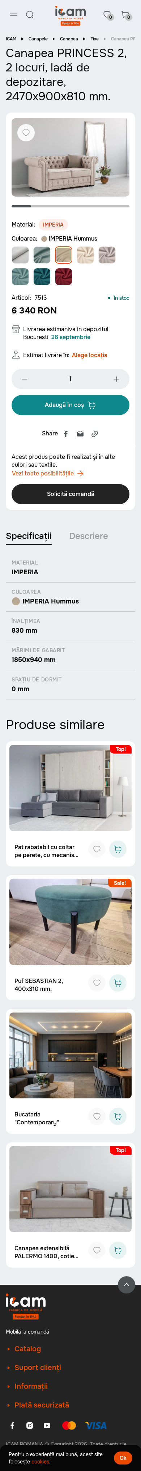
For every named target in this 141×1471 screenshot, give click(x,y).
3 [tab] (60, 206)
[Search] (29, 14)
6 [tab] (119, 206)
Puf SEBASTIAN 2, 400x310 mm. (38, 985)
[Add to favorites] (97, 849)
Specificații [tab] (29, 536)
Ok (123, 1458)
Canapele (38, 39)
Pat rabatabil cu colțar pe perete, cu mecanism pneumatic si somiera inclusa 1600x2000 (46, 859)
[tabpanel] (70, 157)
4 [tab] (80, 206)
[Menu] (13, 14)
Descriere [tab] (88, 536)
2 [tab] (41, 206)
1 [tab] (21, 206)
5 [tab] (100, 206)
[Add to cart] (118, 849)
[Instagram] (29, 1425)
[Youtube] (47, 1425)
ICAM (11, 39)
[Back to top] (126, 1285)
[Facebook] (65, 434)
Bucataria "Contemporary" (36, 1118)
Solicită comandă (70, 494)
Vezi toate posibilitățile (43, 473)
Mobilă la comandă (27, 1332)
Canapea (69, 39)
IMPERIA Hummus (73, 238)
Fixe (94, 39)
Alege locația (89, 355)
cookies (40, 1461)
